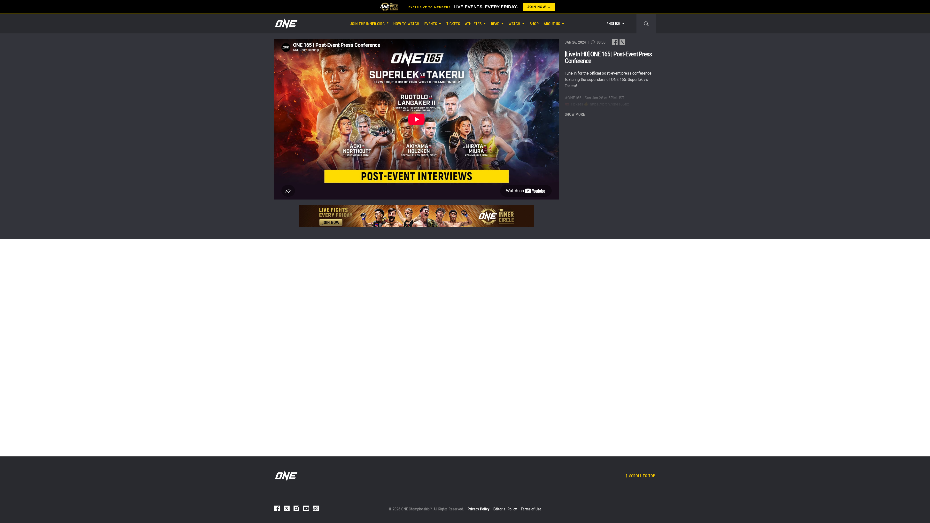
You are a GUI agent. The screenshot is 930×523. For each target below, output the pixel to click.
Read (495, 24)
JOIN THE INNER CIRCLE (369, 24)
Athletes (473, 24)
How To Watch (406, 24)
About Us (552, 24)
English (613, 24)
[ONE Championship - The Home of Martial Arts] (285, 24)
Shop (534, 24)
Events (430, 24)
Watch (514, 24)
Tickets (453, 24)
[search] (646, 23)
